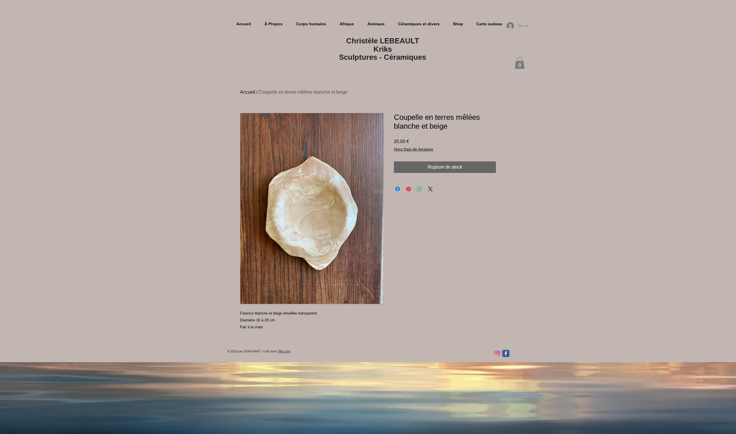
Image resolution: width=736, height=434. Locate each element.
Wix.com (284, 351)
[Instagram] (497, 353)
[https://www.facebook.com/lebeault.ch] (505, 353)
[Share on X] (430, 189)
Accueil (247, 92)
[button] (520, 63)
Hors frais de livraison (413, 149)
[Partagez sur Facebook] (397, 189)
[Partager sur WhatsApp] (419, 189)
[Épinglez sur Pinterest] (408, 189)
